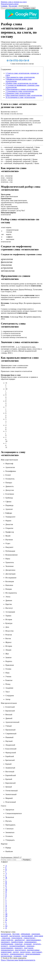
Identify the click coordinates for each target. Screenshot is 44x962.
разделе (16, 952)
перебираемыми (7, 944)
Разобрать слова (29, 8)
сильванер (17, 956)
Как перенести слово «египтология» (20, 77)
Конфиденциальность (27, 960)
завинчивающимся (33, 940)
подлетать (37, 944)
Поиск (3, 960)
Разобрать (26, 860)
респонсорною (6, 956)
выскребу (4, 936)
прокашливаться (7, 950)
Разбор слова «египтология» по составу (21, 83)
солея (25, 956)
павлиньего (5, 942)
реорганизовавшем (32, 954)
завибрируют (20, 940)
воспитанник (6, 934)
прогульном (28, 948)
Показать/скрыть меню (10, 4)
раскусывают (37, 952)
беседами (16, 934)
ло (2, 159)
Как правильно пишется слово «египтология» (24, 95)
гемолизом (6, 938)
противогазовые (33, 950)
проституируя (20, 950)
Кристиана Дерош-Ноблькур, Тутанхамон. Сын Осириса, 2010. (22, 290)
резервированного (17, 954)
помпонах (30, 946)
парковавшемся (30, 942)
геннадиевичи (16, 938)
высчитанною (14, 936)
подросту (4, 946)
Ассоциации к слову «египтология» (21, 97)
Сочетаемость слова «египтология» (20, 91)
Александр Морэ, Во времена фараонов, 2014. (21, 304)
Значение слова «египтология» (18, 93)
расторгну (5, 954)
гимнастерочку (29, 938)
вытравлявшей (27, 936)
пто (2, 151)
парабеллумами (17, 942)
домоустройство (7, 940)
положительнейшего (17, 946)
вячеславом (38, 936)
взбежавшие (25, 934)
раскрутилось (25, 952)
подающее (28, 944)
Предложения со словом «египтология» (22, 89)
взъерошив (36, 934)
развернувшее (6, 952)
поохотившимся (7, 948)
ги (2, 149)
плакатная (18, 944)
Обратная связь (12, 960)
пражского (19, 948)
